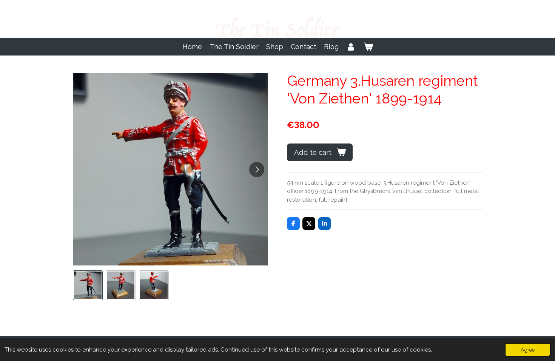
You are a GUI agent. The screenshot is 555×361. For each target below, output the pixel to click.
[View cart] (367, 47)
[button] (88, 285)
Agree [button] (528, 350)
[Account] (350, 47)
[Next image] (256, 169)
